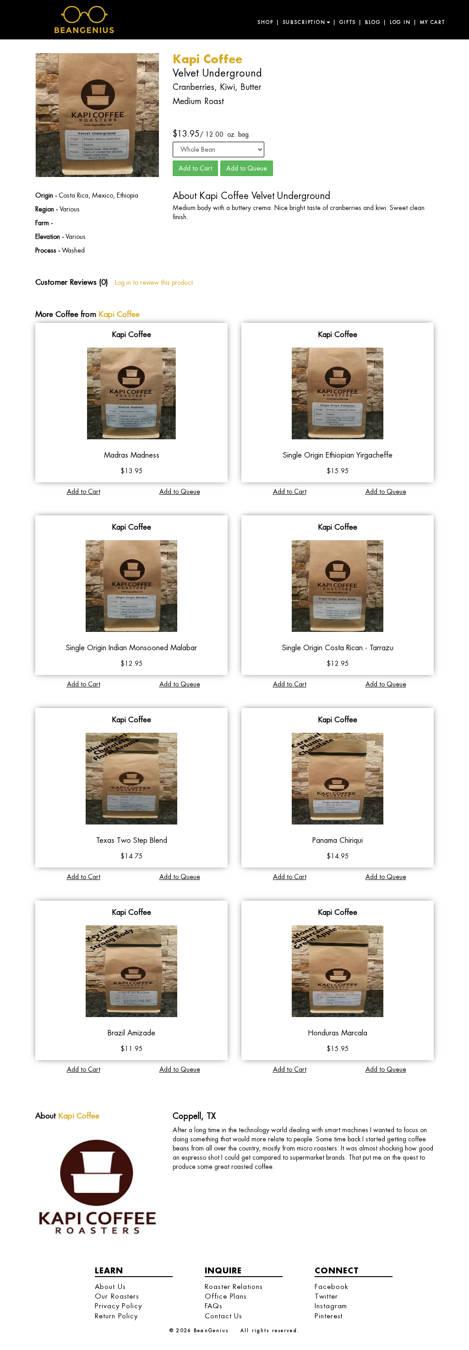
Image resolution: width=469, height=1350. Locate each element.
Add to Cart (195, 168)
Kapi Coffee (119, 314)
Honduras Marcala (337, 1033)
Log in (400, 22)
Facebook (331, 1286)
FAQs (214, 1305)
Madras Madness (131, 455)
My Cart (432, 22)
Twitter (326, 1296)
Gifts (347, 22)
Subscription (304, 22)
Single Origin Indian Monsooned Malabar (131, 648)
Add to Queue (246, 168)
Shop (265, 22)
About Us (110, 1286)
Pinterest (329, 1315)
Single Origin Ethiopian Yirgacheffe (338, 455)
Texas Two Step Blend (131, 840)
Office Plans (226, 1296)
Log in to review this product (154, 282)
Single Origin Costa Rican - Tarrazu (337, 648)
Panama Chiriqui (337, 840)
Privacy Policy (118, 1305)
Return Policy (116, 1315)
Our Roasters (117, 1296)
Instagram (331, 1305)
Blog (372, 22)
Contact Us (223, 1315)
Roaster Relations (234, 1286)
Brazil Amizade (131, 1033)
